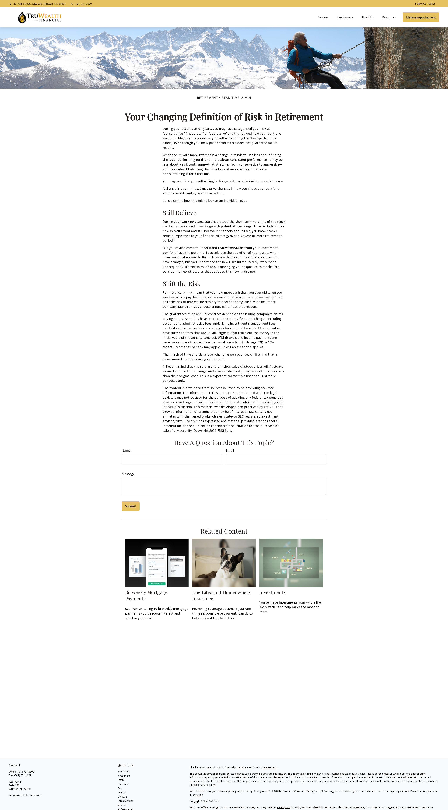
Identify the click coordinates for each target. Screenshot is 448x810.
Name (126, 450)
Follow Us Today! (425, 3)
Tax (119, 788)
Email (230, 450)
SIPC (287, 807)
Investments (272, 592)
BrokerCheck (269, 767)
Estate (121, 779)
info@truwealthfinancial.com (25, 795)
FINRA (280, 807)
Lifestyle (122, 796)
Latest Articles (125, 800)
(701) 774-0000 (83, 3)
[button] (323, 17)
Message (128, 474)
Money (121, 792)
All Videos (122, 805)
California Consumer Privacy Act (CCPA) (305, 791)
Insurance (122, 784)
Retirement (123, 771)
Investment (123, 775)
